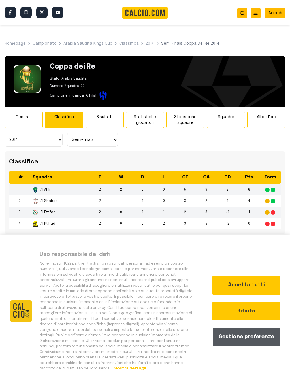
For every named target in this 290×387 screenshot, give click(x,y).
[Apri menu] (256, 13)
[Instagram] (26, 12)
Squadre (226, 117)
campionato (45, 44)
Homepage (15, 44)
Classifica (64, 117)
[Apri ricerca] (242, 13)
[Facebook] (10, 12)
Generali (23, 117)
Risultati (104, 117)
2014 (150, 44)
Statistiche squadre (185, 120)
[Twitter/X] (42, 12)
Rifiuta (246, 311)
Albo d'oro (266, 117)
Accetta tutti (246, 285)
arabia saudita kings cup (87, 44)
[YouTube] (57, 12)
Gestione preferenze (246, 336)
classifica (129, 44)
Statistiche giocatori (145, 120)
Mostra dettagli (129, 368)
